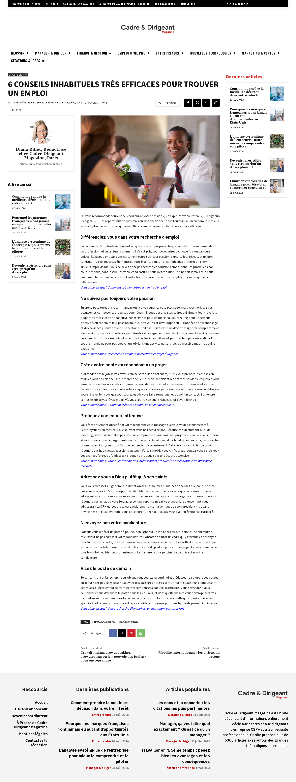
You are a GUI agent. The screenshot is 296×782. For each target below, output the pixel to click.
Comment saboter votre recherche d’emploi (137, 287)
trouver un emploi (128, 621)
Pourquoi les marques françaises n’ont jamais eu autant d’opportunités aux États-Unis (31, 223)
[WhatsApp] (216, 103)
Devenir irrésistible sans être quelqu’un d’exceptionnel (31, 269)
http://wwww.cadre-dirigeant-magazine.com (41, 163)
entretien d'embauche (103, 621)
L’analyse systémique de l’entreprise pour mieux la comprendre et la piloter (31, 247)
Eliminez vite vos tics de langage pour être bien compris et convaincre (249, 184)
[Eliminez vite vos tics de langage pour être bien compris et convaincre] (277, 186)
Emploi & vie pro (18, 75)
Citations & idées (180, 715)
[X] (197, 103)
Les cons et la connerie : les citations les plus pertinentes (181, 705)
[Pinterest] (206, 103)
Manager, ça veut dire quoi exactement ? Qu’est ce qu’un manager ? (182, 729)
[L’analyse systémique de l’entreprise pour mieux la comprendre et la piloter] (62, 247)
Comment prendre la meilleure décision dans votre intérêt (31, 200)
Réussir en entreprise (180, 768)
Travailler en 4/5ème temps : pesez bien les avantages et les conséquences (175, 755)
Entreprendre (101, 715)
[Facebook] (188, 103)
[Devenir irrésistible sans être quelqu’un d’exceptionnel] (62, 271)
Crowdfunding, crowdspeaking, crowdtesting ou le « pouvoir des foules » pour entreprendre (114, 656)
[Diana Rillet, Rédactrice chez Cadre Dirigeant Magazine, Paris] (41, 132)
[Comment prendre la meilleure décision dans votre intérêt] (62, 202)
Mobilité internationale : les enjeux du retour (189, 654)
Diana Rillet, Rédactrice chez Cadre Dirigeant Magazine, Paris (47, 102)
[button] (237, 3)
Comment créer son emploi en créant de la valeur (141, 405)
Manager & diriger (98, 768)
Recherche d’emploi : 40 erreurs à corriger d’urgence (143, 354)
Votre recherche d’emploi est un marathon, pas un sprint (146, 608)
